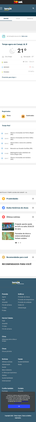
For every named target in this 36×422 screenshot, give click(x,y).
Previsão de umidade (25, 302)
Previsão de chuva (24, 297)
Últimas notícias (7, 362)
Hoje (18, 18)
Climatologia (22, 308)
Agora (6, 18)
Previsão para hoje (8, 77)
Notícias (5, 359)
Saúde (4, 367)
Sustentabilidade (7, 378)
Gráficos (21, 294)
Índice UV (21, 305)
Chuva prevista (7, 351)
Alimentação (6, 364)
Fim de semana (7, 305)
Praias (4, 310)
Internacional (6, 381)
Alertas (4, 375)
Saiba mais (25, 36)
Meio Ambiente (7, 370)
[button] (16, 242)
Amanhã (30, 18)
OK (19, 406)
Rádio (20, 364)
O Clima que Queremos (9, 372)
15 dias (4, 308)
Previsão (5, 294)
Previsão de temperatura (26, 299)
